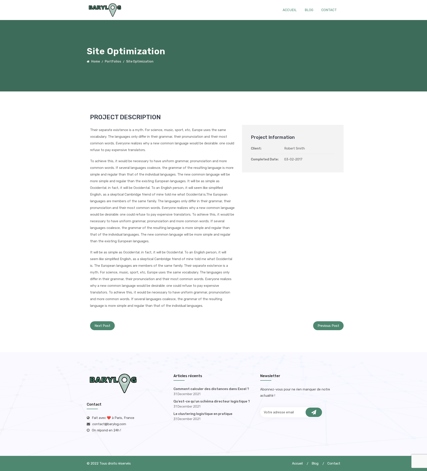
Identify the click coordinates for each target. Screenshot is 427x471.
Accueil (290, 10)
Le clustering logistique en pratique (202, 414)
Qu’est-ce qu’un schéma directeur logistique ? (211, 401)
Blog (309, 10)
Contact (329, 10)
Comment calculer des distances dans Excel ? (211, 389)
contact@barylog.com (109, 424)
